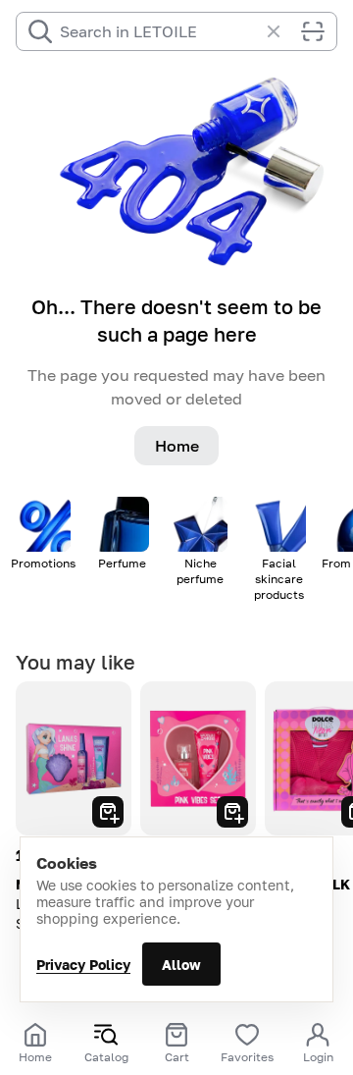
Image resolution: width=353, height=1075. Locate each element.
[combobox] (159, 31)
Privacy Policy (83, 964)
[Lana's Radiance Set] (73, 758)
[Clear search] (283, 31)
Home (177, 446)
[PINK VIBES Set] (198, 758)
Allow (181, 964)
